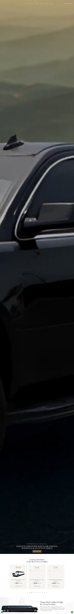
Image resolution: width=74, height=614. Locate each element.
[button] (27, 592)
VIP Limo (18, 567)
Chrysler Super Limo (55, 567)
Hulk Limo (37, 567)
